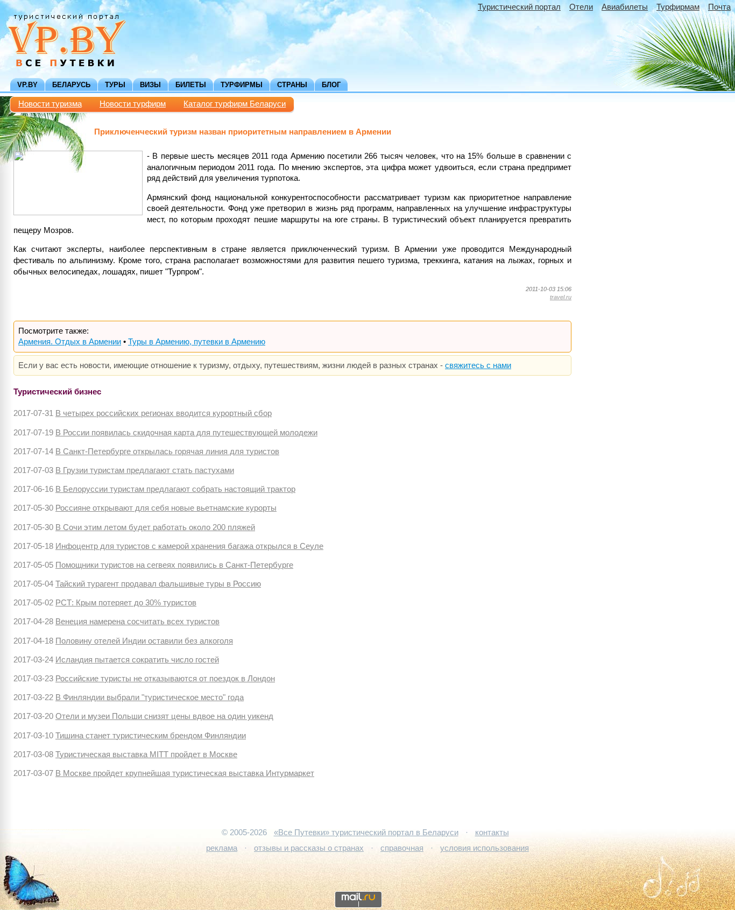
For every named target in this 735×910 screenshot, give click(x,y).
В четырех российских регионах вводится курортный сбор (163, 413)
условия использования (484, 848)
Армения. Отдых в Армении (69, 341)
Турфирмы (242, 85)
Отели (581, 7)
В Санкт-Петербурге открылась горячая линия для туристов (167, 451)
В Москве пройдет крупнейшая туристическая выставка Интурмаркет (184, 773)
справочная (401, 848)
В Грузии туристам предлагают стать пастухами (144, 470)
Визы (150, 85)
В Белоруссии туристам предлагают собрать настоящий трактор (175, 489)
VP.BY (27, 85)
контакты (492, 832)
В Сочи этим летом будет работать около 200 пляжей (155, 527)
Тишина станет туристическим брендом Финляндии (150, 735)
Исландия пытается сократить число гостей (137, 659)
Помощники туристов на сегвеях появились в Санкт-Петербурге (174, 565)
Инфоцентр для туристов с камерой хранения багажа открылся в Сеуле (189, 546)
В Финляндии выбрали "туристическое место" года (149, 697)
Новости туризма (50, 104)
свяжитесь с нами (478, 365)
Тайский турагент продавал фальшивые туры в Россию (158, 584)
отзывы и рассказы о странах (309, 848)
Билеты (190, 85)
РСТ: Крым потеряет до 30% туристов (125, 602)
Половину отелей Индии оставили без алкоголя (144, 641)
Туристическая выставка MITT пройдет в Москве (146, 754)
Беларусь (71, 85)
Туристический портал (519, 7)
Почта (719, 7)
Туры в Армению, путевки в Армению (196, 341)
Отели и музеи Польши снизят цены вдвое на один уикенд (164, 716)
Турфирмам (677, 7)
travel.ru (560, 297)
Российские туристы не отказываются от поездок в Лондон (165, 678)
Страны (292, 85)
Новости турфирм (133, 104)
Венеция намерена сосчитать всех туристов (137, 621)
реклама (221, 848)
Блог (331, 85)
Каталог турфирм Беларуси (234, 104)
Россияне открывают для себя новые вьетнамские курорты (166, 508)
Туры (115, 85)
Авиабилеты (625, 7)
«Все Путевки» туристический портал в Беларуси (366, 832)
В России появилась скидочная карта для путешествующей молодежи (186, 432)
